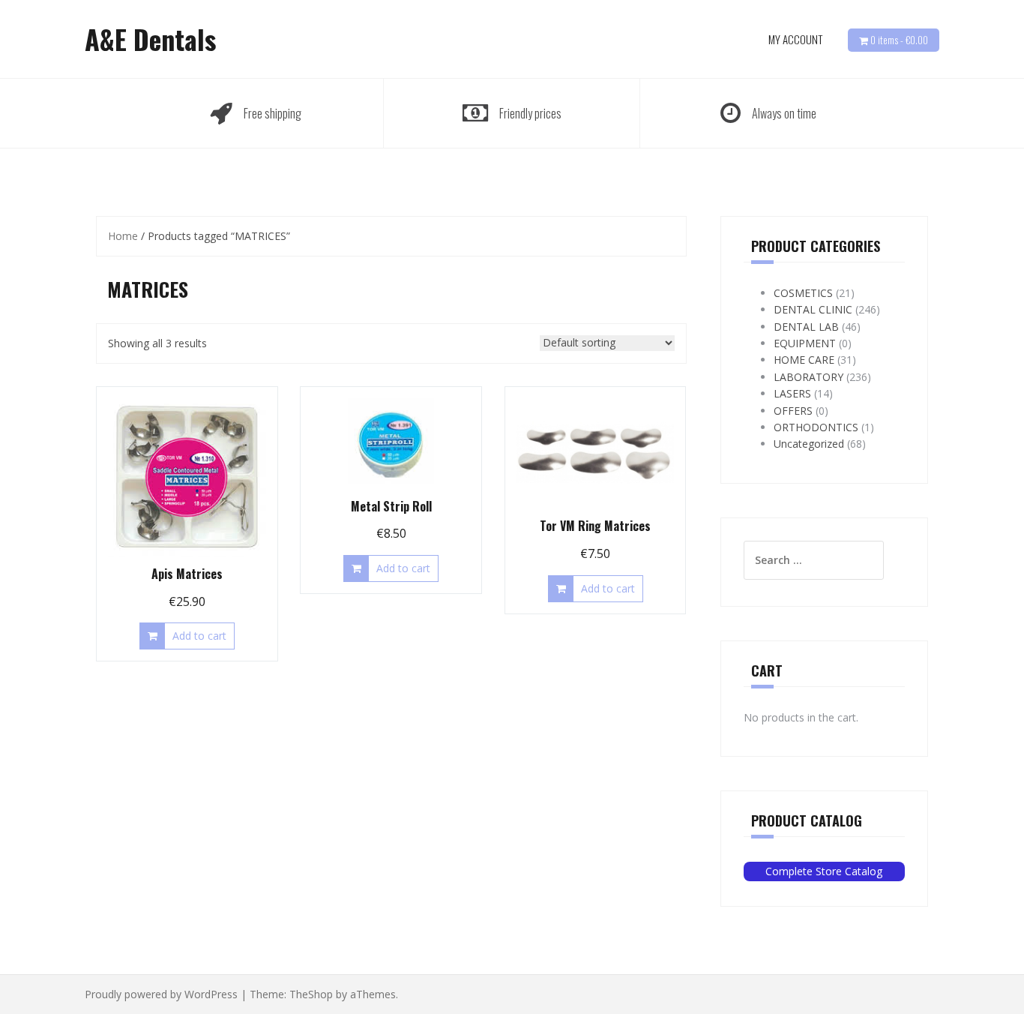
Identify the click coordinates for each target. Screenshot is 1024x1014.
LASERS (792, 393)
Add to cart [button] (199, 635)
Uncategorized (809, 443)
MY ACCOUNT (795, 39)
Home (123, 236)
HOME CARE (804, 359)
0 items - (899, 39)
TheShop (311, 994)
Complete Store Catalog (823, 871)
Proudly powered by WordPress (161, 994)
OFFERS (793, 411)
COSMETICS (803, 293)
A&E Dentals (150, 38)
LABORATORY (808, 377)
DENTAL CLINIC (813, 309)
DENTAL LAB (806, 327)
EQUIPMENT (805, 343)
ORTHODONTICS (816, 427)
